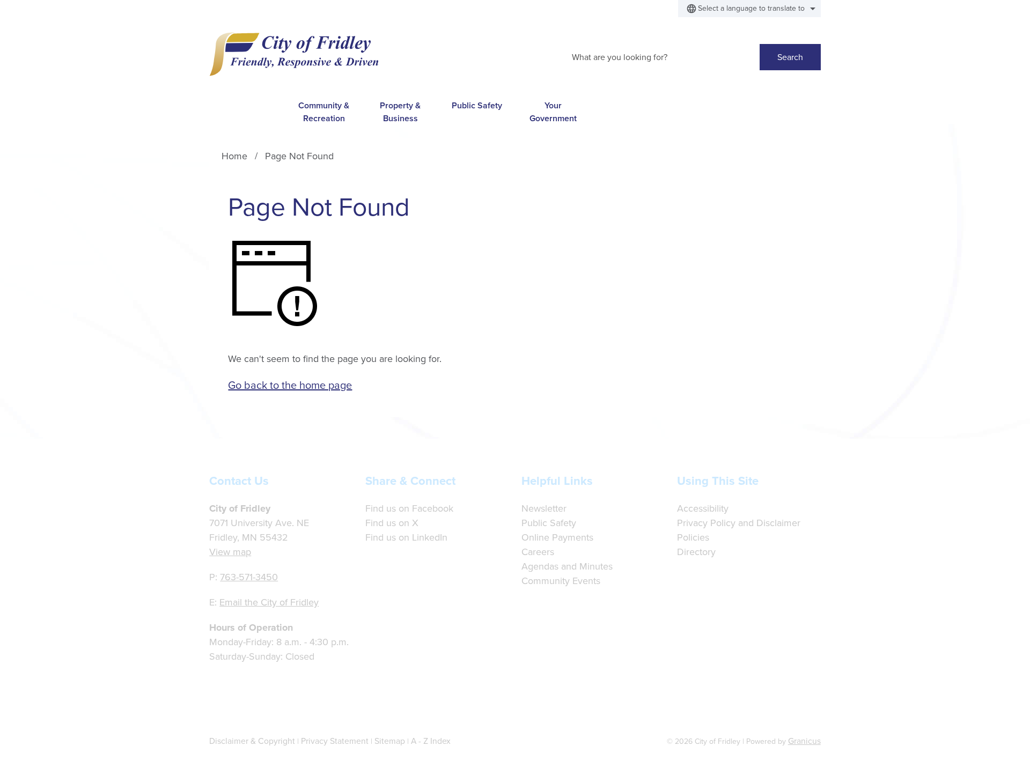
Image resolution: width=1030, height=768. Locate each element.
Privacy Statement (335, 741)
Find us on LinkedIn (406, 537)
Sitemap (389, 741)
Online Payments (557, 537)
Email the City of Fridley (269, 602)
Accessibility (703, 508)
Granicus (804, 741)
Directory (696, 552)
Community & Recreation (323, 111)
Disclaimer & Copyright (252, 741)
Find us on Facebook (409, 508)
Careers (537, 552)
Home (234, 156)
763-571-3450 (249, 577)
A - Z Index (431, 741)
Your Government (553, 111)
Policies (693, 537)
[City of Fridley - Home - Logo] (294, 54)
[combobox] (749, 8)
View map (230, 552)
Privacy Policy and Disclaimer (738, 523)
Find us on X (391, 523)
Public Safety (477, 105)
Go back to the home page (290, 385)
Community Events (560, 581)
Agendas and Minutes (567, 566)
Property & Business (400, 111)
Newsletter (543, 508)
